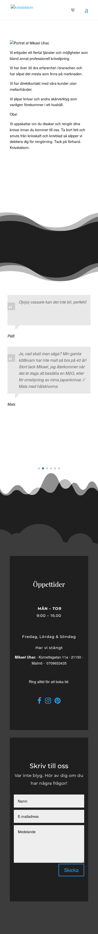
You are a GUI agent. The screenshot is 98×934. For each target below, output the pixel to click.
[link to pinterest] (57, 701)
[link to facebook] (39, 701)
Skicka (71, 870)
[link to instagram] (48, 701)
